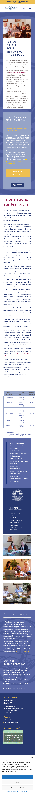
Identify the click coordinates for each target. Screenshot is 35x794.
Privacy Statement (22, 791)
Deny (18, 782)
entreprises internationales (17, 73)
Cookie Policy (11, 791)
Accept (17, 777)
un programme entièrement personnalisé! (16, 161)
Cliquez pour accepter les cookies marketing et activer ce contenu (13, 737)
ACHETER (17, 185)
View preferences (17, 787)
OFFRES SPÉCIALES (22, 651)
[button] (32, 757)
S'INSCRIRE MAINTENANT (18, 173)
